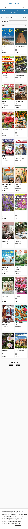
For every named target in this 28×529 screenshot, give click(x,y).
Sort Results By (4, 21)
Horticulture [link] (5, 350)
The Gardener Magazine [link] (20, 295)
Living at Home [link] (18, 129)
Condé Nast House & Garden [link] (7, 184)
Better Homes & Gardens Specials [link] (20, 322)
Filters (3, 25)
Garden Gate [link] (5, 129)
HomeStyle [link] (4, 101)
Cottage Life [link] (5, 267)
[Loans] (23, 7)
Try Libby (4, 11)
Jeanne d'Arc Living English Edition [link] (7, 239)
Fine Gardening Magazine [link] (7, 212)
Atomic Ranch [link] (18, 267)
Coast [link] (3, 46)
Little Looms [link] (18, 184)
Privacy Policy (14, 513)
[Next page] (19, 362)
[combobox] (11, 7)
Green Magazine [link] (6, 322)
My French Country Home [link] (20, 239)
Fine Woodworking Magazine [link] (20, 46)
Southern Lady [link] (5, 295)
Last (18, 365)
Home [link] (16, 74)
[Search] (2, 7)
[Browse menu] (25, 7)
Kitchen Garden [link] (5, 74)
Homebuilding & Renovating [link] (20, 350)
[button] (23, 18)
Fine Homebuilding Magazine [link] (20, 156)
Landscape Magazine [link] (7, 156)
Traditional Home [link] (19, 101)
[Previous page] (10, 362)
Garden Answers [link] (19, 212)
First (11, 365)
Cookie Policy (18, 525)
